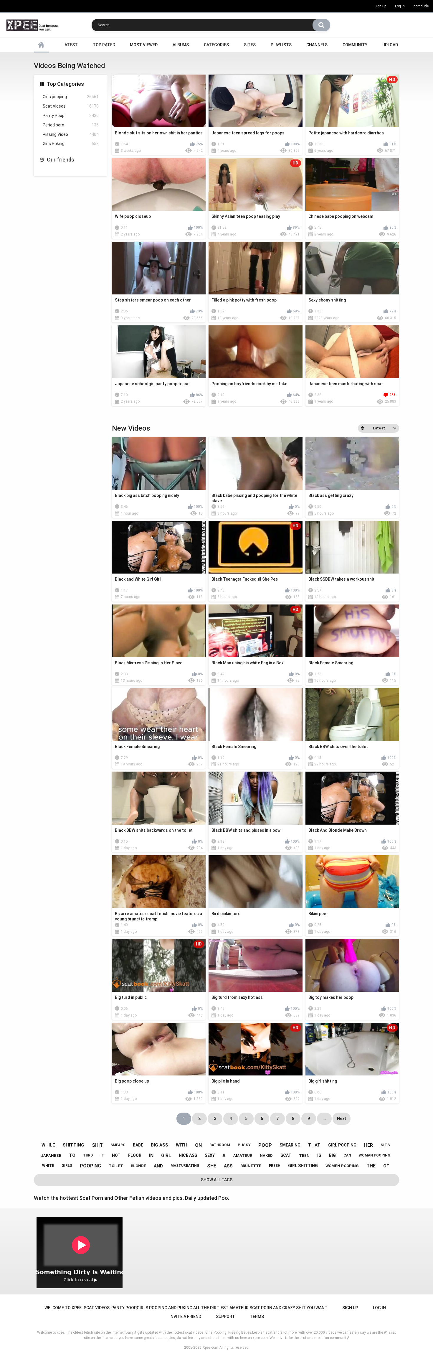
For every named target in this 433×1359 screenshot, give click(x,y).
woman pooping (374, 1155)
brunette (250, 1166)
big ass (159, 1145)
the (371, 1166)
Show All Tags (216, 1179)
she (211, 1166)
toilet (116, 1166)
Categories (216, 44)
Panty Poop (71, 115)
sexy (210, 1155)
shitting (73, 1145)
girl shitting (303, 1165)
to (72, 1155)
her (368, 1145)
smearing (290, 1145)
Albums (181, 44)
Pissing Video (71, 134)
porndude (421, 6)
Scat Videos (71, 106)
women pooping (342, 1166)
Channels (317, 44)
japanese (51, 1155)
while (48, 1145)
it (102, 1155)
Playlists (281, 44)
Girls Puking (71, 143)
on (198, 1145)
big (332, 1155)
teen (304, 1155)
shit (97, 1145)
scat (285, 1155)
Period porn (71, 125)
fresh (274, 1166)
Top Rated (104, 44)
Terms (257, 1316)
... (324, 1118)
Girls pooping (71, 96)
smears (117, 1145)
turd (88, 1155)
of (386, 1166)
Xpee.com (210, 1347)
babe (138, 1145)
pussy (244, 1145)
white (48, 1166)
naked (266, 1155)
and (158, 1166)
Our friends (60, 160)
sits (385, 1145)
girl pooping (342, 1145)
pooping (90, 1166)
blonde (138, 1166)
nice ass (188, 1155)
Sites (250, 44)
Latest (70, 44)
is (319, 1155)
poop (265, 1145)
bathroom (219, 1145)
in (151, 1155)
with (181, 1145)
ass (228, 1166)
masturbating (185, 1166)
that (314, 1145)
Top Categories (65, 84)
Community (355, 44)
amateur (242, 1155)
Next (341, 1118)
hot (116, 1155)
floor (134, 1155)
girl (166, 1155)
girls (67, 1166)
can (347, 1155)
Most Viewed (144, 44)
